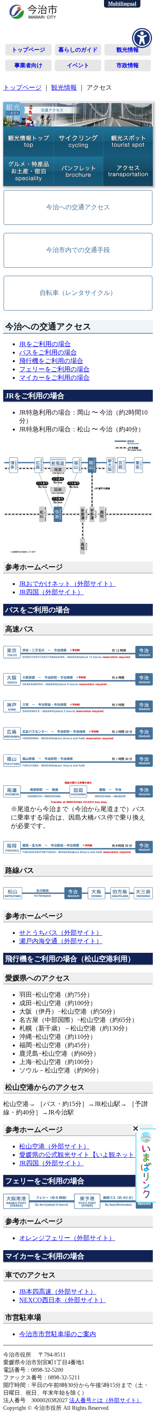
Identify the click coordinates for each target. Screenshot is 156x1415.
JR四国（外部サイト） (51, 592)
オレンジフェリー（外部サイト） (67, 1238)
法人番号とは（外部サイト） (105, 1400)
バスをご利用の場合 (48, 352)
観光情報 (127, 49)
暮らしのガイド (78, 49)
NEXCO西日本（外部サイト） (62, 1300)
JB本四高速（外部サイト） (57, 1291)
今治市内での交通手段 (78, 250)
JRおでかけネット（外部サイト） (67, 583)
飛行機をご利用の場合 (51, 360)
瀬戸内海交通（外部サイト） (60, 941)
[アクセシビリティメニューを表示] (142, 38)
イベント (78, 65)
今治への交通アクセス (78, 207)
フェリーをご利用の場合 (54, 369)
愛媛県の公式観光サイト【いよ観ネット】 (80, 1154)
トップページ (28, 49)
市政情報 (127, 65)
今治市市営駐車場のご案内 (57, 1334)
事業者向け (28, 65)
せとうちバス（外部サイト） (60, 932)
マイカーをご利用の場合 (54, 377)
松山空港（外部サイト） (54, 1146)
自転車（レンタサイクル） (78, 292)
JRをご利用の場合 (45, 344)
